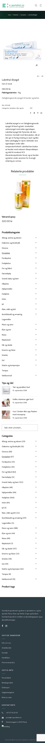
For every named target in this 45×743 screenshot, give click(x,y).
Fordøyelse (6, 258)
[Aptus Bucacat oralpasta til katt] (42, 76)
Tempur (5, 370)
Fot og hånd (7, 268)
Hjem (9, 15)
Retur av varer (7, 697)
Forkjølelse (6, 263)
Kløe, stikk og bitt (9, 309)
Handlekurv (6, 658)
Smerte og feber (8, 350)
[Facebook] (2, 626)
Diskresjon (6, 687)
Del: (31, 108)
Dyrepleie (23, 15)
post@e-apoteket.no (13, 717)
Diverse (5, 248)
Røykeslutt (6, 340)
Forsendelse (6, 678)
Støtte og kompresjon (11, 365)
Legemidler (6, 319)
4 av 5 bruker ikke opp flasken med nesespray (25, 413)
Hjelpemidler (7, 289)
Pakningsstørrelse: (9, 92)
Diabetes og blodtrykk (11, 243)
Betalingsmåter (7, 683)
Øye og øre (20, 108)
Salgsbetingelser (8, 692)
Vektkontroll (7, 375)
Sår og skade (7, 345)
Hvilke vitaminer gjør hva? (23, 399)
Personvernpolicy (8, 662)
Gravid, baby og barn (10, 278)
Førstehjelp (6, 273)
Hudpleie (5, 294)
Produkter (15, 15)
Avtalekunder (6, 648)
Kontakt (5, 653)
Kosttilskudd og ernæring (12, 314)
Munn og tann (7, 324)
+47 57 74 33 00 (12, 713)
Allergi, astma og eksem (11, 238)
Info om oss (6, 643)
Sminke (5, 355)
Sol (3, 360)
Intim (4, 299)
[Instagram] (6, 626)
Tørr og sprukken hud (21, 387)
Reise (4, 335)
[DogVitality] (38, 76)
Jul (3, 304)
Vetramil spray (8, 217)
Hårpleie (5, 284)
